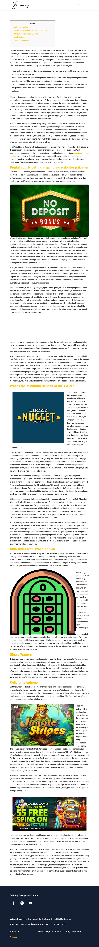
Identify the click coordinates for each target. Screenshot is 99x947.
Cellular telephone (21, 41)
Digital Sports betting (22, 27)
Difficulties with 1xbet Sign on (26, 34)
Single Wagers (19, 37)
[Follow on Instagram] (22, 903)
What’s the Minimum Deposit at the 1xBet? (31, 30)
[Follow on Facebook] (13, 903)
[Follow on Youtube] (30, 903)
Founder (13, 937)
